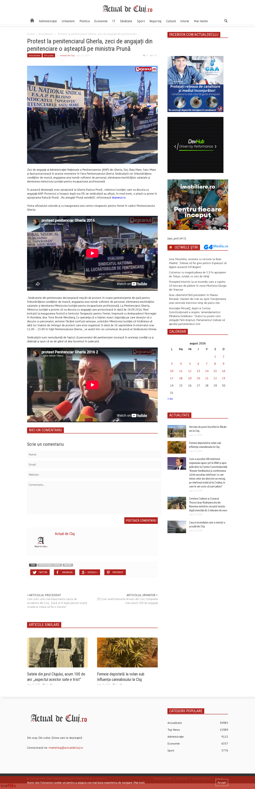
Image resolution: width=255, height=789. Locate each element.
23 (223, 378)
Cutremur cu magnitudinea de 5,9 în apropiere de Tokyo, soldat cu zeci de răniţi (197, 274)
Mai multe (201, 21)
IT (113, 21)
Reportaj (155, 21)
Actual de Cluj (67, 55)
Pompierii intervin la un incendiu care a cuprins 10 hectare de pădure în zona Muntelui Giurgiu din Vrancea (198, 285)
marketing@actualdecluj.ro (66, 747)
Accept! (222, 782)
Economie (101, 21)
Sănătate (126, 21)
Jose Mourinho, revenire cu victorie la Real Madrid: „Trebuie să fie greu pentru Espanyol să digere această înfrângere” (198, 263)
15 (215, 371)
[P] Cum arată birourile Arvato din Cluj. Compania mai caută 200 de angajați (127, 601)
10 (171, 371)
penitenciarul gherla (49, 565)
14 (207, 371)
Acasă (30, 34)
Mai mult (139, 782)
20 (198, 378)
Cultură (171, 21)
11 (181, 371)
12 (190, 371)
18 (181, 378)
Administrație (48, 21)
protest (67, 565)
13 (198, 371)
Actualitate (45, 34)
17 (171, 378)
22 (215, 378)
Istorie (184, 21)
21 (207, 378)
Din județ (48, 55)
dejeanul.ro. (119, 197)
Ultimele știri (186, 247)
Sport (141, 21)
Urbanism (68, 21)
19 (190, 378)
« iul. (170, 398)
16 (223, 371)
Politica (85, 21)
